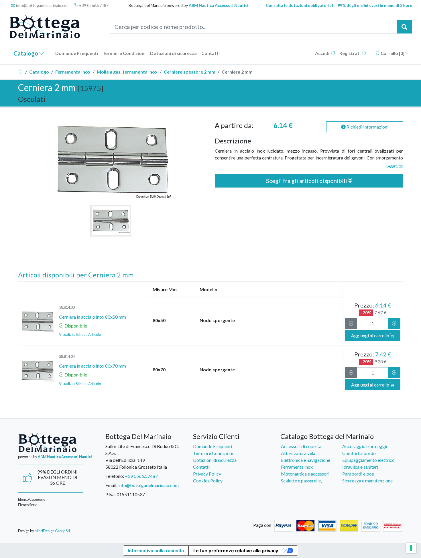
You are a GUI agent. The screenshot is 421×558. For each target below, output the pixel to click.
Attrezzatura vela (298, 453)
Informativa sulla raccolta (156, 550)
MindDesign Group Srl (52, 531)
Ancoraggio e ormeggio (365, 446)
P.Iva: (110, 494)
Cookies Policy (208, 480)
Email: (111, 485)
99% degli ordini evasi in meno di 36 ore (375, 5)
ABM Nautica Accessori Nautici (218, 5)
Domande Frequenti (76, 53)
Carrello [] (392, 53)
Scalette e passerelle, (301, 480)
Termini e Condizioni (124, 53)
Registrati (350, 53)
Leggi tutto (394, 166)
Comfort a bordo (359, 453)
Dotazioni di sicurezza (173, 53)
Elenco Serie (27, 504)
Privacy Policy (207, 473)
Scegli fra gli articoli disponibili (307, 180)
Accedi (322, 53)
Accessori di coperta (301, 446)
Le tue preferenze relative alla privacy (235, 550)
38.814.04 (67, 356)
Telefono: (114, 476)
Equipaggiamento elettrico (368, 460)
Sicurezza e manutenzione (367, 480)
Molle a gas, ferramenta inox (127, 71)
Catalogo (26, 53)
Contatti (210, 53)
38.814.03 (67, 307)
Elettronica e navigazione (305, 460)
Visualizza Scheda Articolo (80, 334)
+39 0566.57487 (93, 5)
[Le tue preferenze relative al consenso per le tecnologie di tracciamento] (411, 548)
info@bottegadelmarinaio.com (42, 5)
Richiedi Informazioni (367, 126)
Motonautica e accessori (305, 473)
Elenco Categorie (31, 499)
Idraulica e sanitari (360, 467)
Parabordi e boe (358, 473)
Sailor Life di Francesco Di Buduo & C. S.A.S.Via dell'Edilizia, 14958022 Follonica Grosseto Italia (142, 456)
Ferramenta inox (73, 71)
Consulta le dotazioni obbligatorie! (299, 5)
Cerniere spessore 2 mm (189, 71)
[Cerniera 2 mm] (110, 220)
